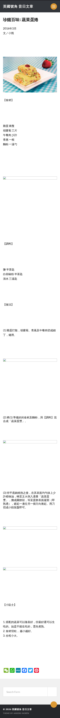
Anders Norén (21, 713)
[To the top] (54, 704)
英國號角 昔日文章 (18, 6)
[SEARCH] (52, 692)
